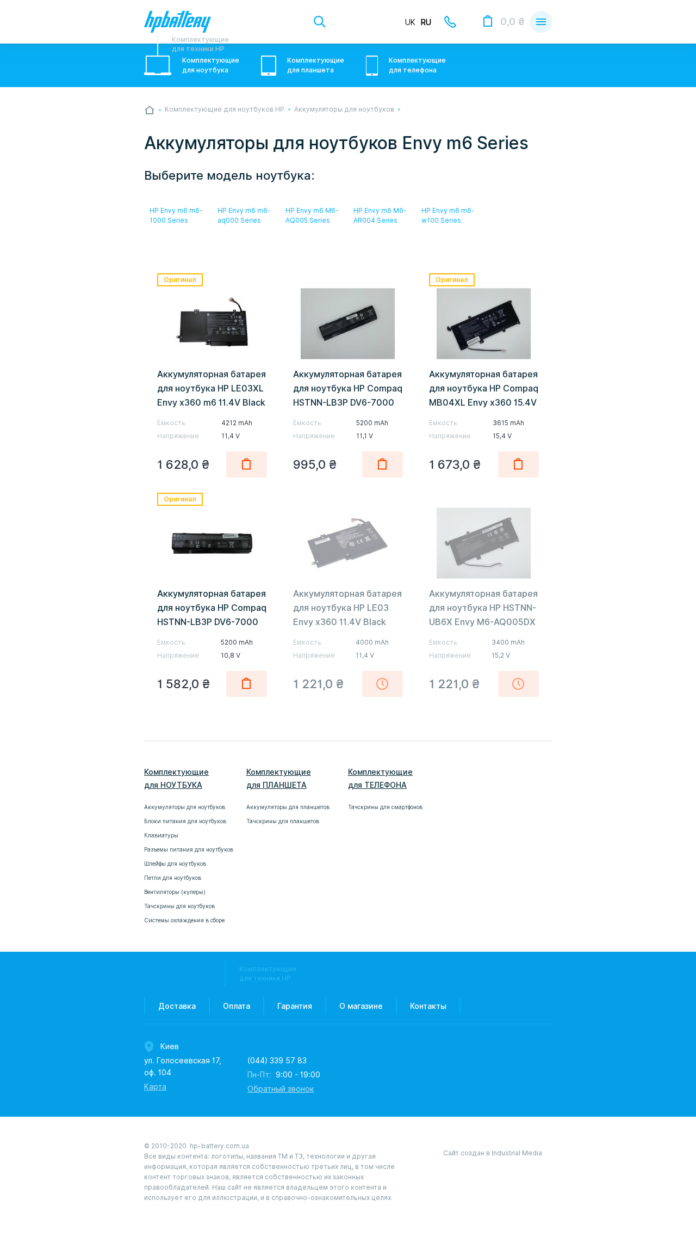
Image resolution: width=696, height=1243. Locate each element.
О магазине (361, 1006)
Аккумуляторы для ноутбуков (184, 807)
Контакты (428, 1006)
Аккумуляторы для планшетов (288, 807)
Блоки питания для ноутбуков (185, 821)
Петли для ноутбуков (172, 877)
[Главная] (149, 110)
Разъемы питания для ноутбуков (188, 849)
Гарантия (294, 1006)
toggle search (320, 22)
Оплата (236, 1006)
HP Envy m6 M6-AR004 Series (380, 215)
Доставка (177, 1006)
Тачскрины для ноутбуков (179, 906)
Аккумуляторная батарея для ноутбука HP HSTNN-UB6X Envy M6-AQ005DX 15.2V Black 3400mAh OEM (483, 622)
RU (426, 22)
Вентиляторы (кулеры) (175, 892)
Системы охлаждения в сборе (184, 920)
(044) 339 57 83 (277, 1060)
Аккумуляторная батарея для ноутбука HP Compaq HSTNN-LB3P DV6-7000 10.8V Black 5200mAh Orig (211, 622)
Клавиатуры (161, 835)
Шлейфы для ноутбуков (175, 863)
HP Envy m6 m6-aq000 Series (244, 215)
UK (410, 22)
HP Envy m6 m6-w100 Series (448, 215)
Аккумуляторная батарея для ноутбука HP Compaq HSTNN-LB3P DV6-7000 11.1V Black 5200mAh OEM (347, 402)
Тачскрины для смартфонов (385, 807)
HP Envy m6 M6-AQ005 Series (312, 215)
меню (541, 22)
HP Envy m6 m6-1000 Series (176, 215)
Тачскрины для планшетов (282, 821)
